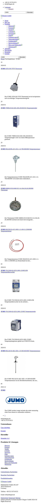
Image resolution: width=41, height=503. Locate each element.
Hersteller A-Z (5, 438)
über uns (7, 22)
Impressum (12, 498)
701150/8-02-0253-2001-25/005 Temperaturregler (18, 311)
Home (6, 20)
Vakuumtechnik (13, 39)
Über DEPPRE (5, 428)
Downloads (8, 50)
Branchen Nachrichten (7, 475)
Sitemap (18, 498)
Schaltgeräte (12, 41)
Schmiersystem (12, 37)
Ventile (10, 30)
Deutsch (10, 9)
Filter (10, 35)
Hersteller (7, 52)
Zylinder (11, 31)
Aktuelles (7, 48)
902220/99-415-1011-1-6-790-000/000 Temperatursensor (20, 149)
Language (8, 7)
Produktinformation (6, 478)
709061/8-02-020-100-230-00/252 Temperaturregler (19, 108)
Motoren (11, 26)
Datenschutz (4, 498)
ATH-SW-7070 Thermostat (11, 68)
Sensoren (11, 33)
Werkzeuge (11, 47)
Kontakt (7, 54)
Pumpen (10, 28)
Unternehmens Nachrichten (9, 472)
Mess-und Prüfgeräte (14, 45)
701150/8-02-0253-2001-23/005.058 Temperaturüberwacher (14, 271)
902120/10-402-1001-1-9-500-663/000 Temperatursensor (20, 351)
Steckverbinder (12, 43)
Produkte (7, 24)
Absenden (22, 57)
